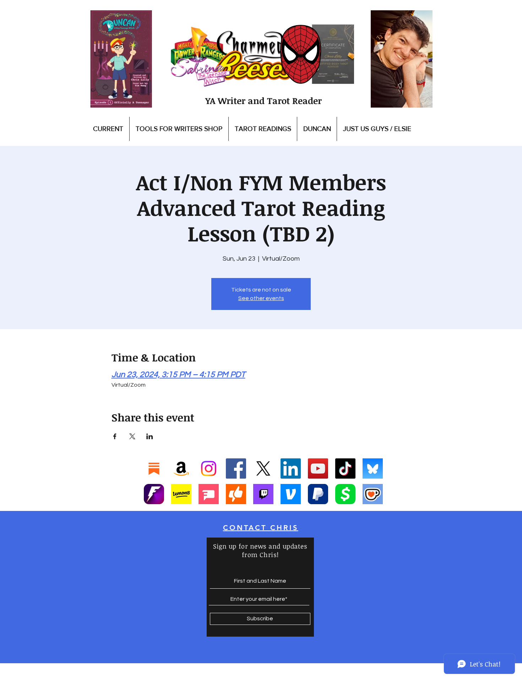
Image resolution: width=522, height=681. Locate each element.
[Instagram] (209, 468)
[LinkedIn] (291, 468)
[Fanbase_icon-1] (154, 494)
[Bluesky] (373, 468)
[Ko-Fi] (373, 494)
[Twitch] (263, 494)
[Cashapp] (345, 494)
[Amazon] (181, 468)
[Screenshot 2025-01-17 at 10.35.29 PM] (236, 494)
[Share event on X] (132, 436)
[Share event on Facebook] (115, 436)
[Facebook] (236, 468)
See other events (261, 298)
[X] (263, 468)
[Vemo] (291, 494)
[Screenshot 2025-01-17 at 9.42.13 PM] (209, 494)
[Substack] (154, 468)
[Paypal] (318, 494)
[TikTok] (345, 468)
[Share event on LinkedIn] (149, 436)
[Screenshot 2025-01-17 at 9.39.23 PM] (181, 494)
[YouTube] (318, 468)
